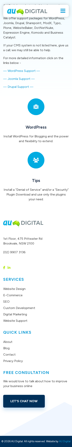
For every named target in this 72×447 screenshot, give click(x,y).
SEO (6, 301)
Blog (6, 348)
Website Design (14, 289)
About (7, 342)
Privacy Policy (13, 361)
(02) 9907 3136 (14, 252)
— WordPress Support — (21, 71)
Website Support (15, 321)
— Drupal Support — (18, 87)
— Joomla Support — (19, 79)
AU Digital (65, 441)
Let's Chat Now (24, 401)
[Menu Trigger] (62, 10)
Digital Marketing (15, 314)
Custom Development (19, 308)
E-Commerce (13, 295)
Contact (9, 354)
